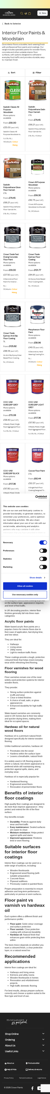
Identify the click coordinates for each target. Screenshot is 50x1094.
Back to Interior (13, 24)
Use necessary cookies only (25, 594)
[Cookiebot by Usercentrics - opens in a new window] (35, 497)
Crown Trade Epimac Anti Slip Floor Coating (10, 336)
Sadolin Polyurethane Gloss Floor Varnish (12, 187)
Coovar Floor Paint (36, 470)
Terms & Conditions (25, 1078)
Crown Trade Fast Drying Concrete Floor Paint (11, 257)
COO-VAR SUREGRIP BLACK (11, 472)
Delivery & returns (35, 1069)
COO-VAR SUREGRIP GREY (10, 403)
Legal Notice (42, 1078)
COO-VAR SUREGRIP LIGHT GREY (36, 405)
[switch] (43, 551)
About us (10, 1063)
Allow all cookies (25, 586)
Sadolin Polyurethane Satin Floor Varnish (36, 109)
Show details (36, 577)
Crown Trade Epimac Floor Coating (34, 257)
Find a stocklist (33, 1063)
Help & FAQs (11, 1069)
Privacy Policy (9, 1078)
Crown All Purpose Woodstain (36, 183)
